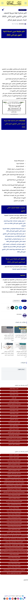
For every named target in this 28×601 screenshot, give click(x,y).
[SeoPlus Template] (23, 596)
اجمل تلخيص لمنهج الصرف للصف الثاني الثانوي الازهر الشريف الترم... (7, 353)
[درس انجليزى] (14, 3)
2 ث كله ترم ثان (22, 9)
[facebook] (10, 599)
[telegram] (21, 599)
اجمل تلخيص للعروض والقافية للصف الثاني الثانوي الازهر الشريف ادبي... (21, 354)
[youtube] (13, 599)
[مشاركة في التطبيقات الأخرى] (8, 307)
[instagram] (18, 599)
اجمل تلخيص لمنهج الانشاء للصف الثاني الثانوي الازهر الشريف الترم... (9, 338)
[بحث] (2, 3)
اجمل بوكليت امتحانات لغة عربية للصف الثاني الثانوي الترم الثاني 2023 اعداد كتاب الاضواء (15, 224)
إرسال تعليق (21, 369)
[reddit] (7, 599)
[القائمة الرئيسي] (26, 3)
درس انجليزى (7, 596)
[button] (20, 307)
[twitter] (15, 599)
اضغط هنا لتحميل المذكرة (19, 269)
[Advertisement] (14, 54)
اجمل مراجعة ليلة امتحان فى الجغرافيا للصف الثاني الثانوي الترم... (21, 337)
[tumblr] (4, 599)
